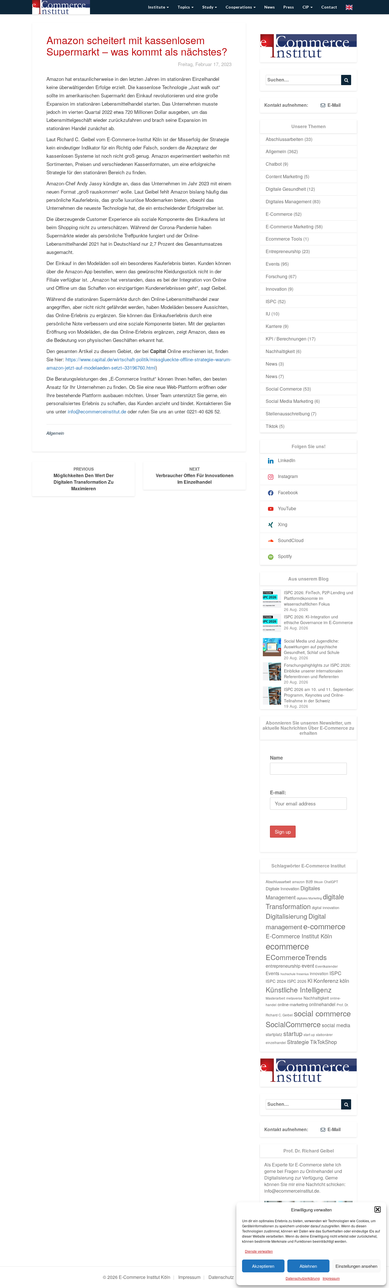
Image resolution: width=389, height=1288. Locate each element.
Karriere (274, 326)
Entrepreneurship (283, 251)
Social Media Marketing (289, 401)
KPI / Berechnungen (286, 338)
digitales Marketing (309, 898)
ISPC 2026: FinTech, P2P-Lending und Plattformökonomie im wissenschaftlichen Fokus (318, 598)
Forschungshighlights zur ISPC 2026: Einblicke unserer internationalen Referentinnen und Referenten (317, 670)
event (308, 965)
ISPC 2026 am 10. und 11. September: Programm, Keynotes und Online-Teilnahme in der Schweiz (319, 695)
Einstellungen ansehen (356, 1266)
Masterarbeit (275, 998)
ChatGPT (331, 881)
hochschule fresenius (295, 974)
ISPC (271, 301)
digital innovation (325, 907)
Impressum (331, 1278)
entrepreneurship (283, 965)
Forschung (276, 276)
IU (268, 313)
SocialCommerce (293, 1024)
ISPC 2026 (296, 981)
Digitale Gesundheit (286, 189)
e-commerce (324, 926)
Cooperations (239, 7)
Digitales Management (288, 201)
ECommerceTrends (296, 957)
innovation (319, 973)
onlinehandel (322, 1004)
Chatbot (274, 164)
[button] (377, 1209)
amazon (298, 881)
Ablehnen (308, 1266)
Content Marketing (284, 176)
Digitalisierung (286, 916)
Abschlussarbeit (278, 881)
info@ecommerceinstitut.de (97, 411)
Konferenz (326, 981)
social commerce (322, 1013)
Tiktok (272, 426)
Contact (329, 7)
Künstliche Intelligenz (298, 989)
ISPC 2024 (276, 981)
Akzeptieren (263, 1266)
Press (288, 7)
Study (208, 7)
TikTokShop (323, 1041)
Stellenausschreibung (288, 413)
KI (310, 980)
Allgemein (55, 433)
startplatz (274, 1034)
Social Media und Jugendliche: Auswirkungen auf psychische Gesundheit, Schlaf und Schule (311, 646)
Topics (184, 7)
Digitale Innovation (282, 888)
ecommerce (287, 946)
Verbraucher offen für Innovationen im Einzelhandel (195, 475)
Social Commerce (284, 388)
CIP (306, 7)
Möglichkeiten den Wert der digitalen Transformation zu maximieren (84, 479)
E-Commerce (279, 214)
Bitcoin (318, 882)
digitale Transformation (305, 901)
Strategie (298, 1042)
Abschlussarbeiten (284, 139)
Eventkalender (326, 966)
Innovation (276, 289)
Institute (157, 7)
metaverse (294, 998)
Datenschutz (221, 1277)
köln (344, 980)
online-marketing (293, 1004)
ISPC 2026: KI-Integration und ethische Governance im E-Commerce (318, 619)
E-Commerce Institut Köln (299, 936)
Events (273, 264)
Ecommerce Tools (284, 238)
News (269, 7)
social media (336, 1025)
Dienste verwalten (259, 1251)
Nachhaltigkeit (280, 351)
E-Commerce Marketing (290, 226)
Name (276, 757)
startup (292, 1033)
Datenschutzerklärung (303, 1278)
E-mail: (278, 792)
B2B (309, 881)
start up (309, 1034)
